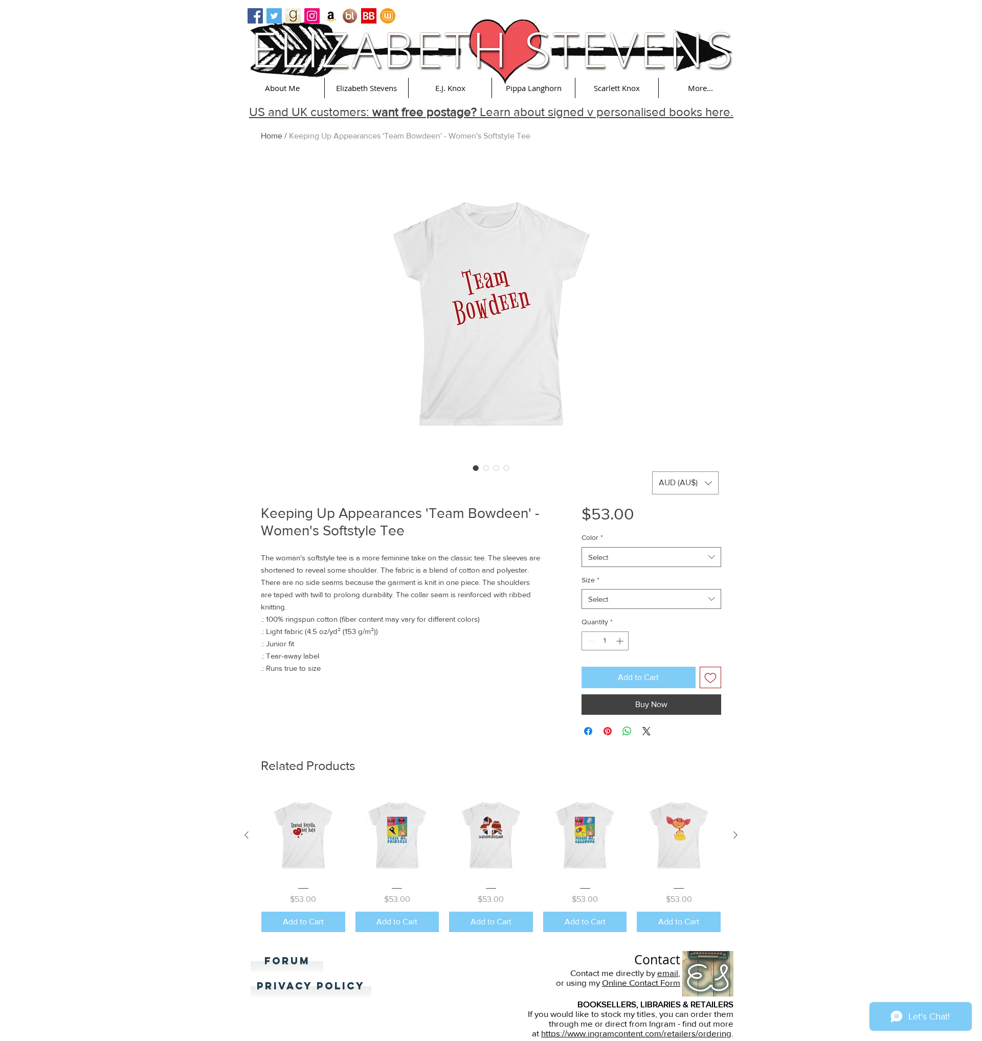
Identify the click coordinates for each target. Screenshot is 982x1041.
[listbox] (685, 482)
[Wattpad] (387, 16)
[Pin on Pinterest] (607, 731)
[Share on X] (646, 731)
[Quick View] (303, 835)
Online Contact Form (641, 982)
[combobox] (651, 557)
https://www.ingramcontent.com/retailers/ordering (636, 1033)
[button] (282, 88)
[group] (491, 863)
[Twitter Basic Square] (274, 16)
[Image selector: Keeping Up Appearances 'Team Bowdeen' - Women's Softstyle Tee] (476, 468)
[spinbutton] (605, 641)
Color (592, 537)
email (667, 973)
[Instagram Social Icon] (312, 16)
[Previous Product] (246, 835)
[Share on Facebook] (588, 731)
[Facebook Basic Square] (255, 16)
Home (271, 135)
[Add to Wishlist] (710, 677)
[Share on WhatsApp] (627, 731)
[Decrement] (589, 641)
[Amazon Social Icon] (331, 16)
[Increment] (620, 641)
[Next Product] (735, 835)
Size (590, 580)
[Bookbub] (368, 16)
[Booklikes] (350, 16)
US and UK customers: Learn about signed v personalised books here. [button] (491, 112)
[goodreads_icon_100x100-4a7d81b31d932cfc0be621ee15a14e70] (293, 16)
